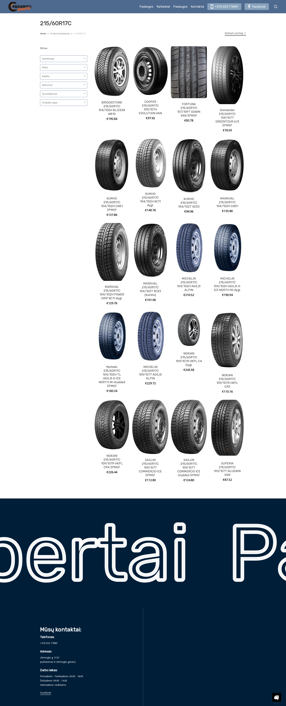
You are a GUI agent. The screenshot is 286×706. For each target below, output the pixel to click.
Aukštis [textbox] (45, 76)
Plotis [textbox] (45, 67)
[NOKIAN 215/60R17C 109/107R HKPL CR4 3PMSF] (112, 425)
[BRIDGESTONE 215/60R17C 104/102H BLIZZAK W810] (112, 71)
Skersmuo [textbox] (47, 85)
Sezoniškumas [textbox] (49, 93)
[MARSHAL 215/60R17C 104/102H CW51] (227, 165)
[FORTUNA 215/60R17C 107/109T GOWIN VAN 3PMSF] (189, 72)
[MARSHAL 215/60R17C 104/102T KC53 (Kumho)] (150, 250)
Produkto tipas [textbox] (50, 102)
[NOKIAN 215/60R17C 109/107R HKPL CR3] (227, 340)
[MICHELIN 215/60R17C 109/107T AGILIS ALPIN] (150, 336)
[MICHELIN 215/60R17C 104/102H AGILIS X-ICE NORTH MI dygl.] (227, 248)
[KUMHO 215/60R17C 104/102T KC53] (189, 165)
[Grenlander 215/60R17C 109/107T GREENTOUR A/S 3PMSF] (227, 75)
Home (43, 33)
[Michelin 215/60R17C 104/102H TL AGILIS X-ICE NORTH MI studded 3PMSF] (112, 336)
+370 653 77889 (48, 643)
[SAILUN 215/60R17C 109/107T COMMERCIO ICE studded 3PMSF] (189, 427)
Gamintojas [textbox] (48, 58)
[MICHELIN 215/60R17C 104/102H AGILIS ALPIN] (189, 248)
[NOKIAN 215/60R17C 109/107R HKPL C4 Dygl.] (189, 329)
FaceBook (45, 692)
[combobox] (235, 33)
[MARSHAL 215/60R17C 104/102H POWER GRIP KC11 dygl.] (112, 252)
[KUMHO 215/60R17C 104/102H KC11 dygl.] (150, 163)
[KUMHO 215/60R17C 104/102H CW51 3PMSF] (112, 165)
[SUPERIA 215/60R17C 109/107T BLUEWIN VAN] (227, 429)
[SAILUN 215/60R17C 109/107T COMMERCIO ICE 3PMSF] (150, 427)
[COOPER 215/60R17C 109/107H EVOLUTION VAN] (150, 71)
